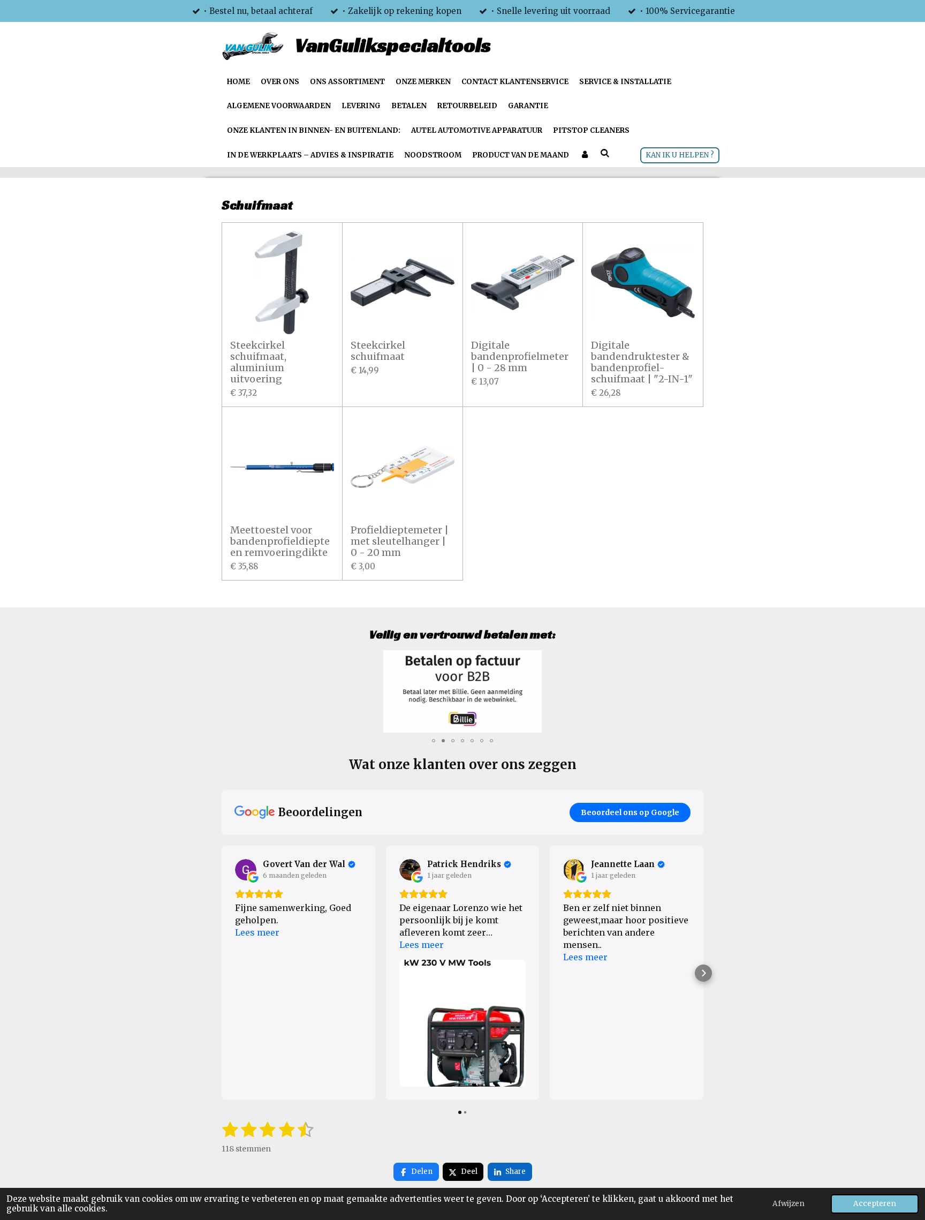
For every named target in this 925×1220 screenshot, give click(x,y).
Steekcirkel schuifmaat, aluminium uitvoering (258, 362)
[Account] (584, 155)
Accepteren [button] (874, 1203)
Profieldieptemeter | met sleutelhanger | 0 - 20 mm (400, 541)
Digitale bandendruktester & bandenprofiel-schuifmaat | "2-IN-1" (642, 362)
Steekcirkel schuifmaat (378, 351)
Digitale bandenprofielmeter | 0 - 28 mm (519, 356)
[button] (693, 659)
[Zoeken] (605, 154)
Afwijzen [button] (788, 1203)
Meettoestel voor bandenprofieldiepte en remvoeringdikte (280, 541)
